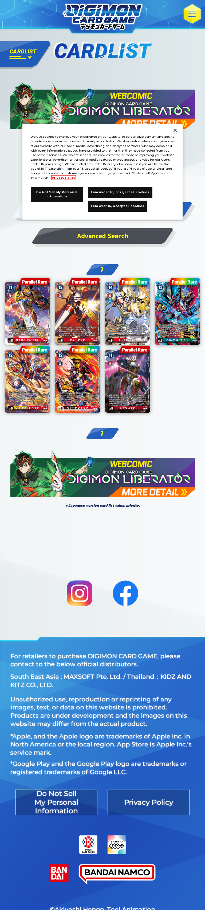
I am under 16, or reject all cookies (120, 192)
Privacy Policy (63, 178)
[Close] (175, 130)
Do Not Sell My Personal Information (56, 194)
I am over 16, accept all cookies (117, 206)
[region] (102, 172)
